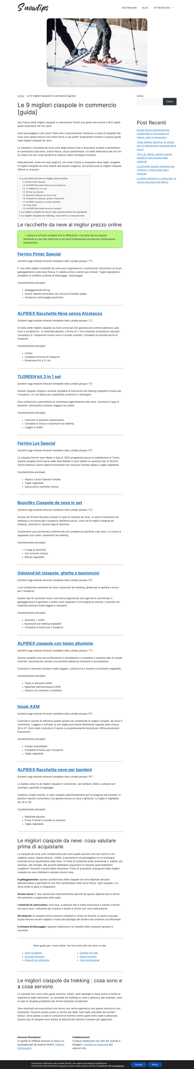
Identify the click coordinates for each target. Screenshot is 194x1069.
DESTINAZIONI (129, 7)
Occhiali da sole (89, 952)
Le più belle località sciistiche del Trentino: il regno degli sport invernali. (155, 170)
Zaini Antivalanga (89, 960)
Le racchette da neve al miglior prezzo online (44, 178)
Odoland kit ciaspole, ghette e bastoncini (45, 198)
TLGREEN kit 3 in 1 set (36, 188)
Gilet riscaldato (33, 952)
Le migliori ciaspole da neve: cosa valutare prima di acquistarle (54, 212)
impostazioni (118, 1066)
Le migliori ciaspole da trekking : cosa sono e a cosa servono (52, 215)
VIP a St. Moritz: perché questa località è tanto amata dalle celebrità (154, 158)
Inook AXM (31, 205)
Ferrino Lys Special (34, 192)
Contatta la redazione (96, 1044)
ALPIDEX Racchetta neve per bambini (43, 208)
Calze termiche (88, 956)
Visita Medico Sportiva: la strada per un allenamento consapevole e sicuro (156, 146)
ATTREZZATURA (162, 7)
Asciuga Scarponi (34, 956)
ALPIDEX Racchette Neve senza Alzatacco (46, 185)
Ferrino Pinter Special (35, 182)
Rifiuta (155, 1064)
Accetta (138, 1064)
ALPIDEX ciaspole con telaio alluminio (43, 202)
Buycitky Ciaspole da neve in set (41, 195)
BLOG (145, 7)
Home (20, 95)
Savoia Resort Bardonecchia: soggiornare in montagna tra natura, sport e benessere (153, 134)
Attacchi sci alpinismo (37, 960)
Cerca (140, 95)
